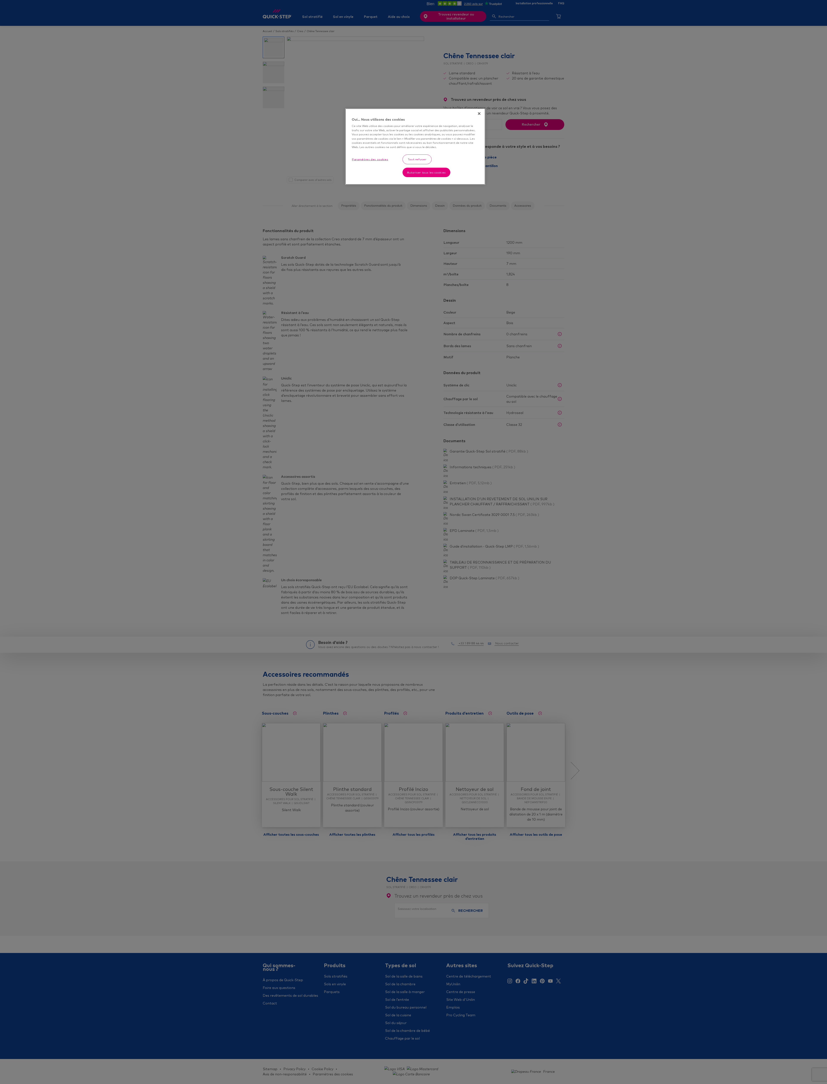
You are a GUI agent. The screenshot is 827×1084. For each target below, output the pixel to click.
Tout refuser (417, 159)
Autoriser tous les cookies (426, 172)
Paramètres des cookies (370, 159)
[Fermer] (479, 113)
